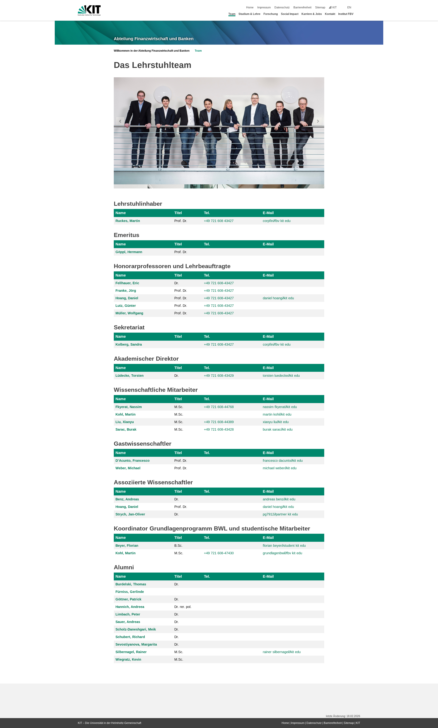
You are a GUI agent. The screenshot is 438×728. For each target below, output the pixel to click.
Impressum (264, 7)
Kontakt (330, 13)
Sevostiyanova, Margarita (136, 644)
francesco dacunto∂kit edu (283, 460)
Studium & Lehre (249, 13)
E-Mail (268, 213)
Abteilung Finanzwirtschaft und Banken (154, 38)
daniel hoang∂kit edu (278, 298)
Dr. (176, 283)
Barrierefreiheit (302, 7)
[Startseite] (359, 14)
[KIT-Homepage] (89, 10)
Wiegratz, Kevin (128, 659)
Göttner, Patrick (128, 599)
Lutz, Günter (125, 305)
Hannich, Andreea (129, 607)
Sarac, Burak (125, 429)
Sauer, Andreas (127, 622)
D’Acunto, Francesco (132, 460)
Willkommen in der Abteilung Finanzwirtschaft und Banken (152, 50)
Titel (178, 213)
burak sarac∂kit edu (278, 429)
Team (231, 13)
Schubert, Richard (130, 637)
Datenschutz (282, 7)
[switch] (359, 7)
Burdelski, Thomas (130, 584)
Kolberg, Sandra (128, 344)
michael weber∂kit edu (280, 468)
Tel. (207, 213)
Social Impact (289, 13)
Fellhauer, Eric (127, 283)
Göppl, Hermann (128, 252)
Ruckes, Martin (127, 221)
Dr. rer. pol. (182, 607)
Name (120, 213)
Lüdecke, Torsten (129, 375)
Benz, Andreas (127, 499)
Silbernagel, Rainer (131, 652)
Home (250, 7)
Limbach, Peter (127, 614)
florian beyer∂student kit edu (284, 545)
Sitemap (320, 7)
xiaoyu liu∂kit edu (276, 422)
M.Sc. (178, 407)
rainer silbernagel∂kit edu (282, 652)
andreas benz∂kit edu (279, 499)
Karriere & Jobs (311, 13)
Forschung (270, 13)
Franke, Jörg (125, 290)
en (349, 7)
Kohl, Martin (125, 414)
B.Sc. (178, 545)
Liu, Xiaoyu (124, 422)
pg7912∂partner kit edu (280, 514)
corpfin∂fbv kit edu (277, 221)
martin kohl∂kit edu (277, 414)
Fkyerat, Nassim (128, 407)
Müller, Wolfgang (129, 313)
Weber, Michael (127, 468)
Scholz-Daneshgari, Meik (135, 629)
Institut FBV (345, 13)
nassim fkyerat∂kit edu (280, 407)
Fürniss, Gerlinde (129, 592)
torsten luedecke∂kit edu (281, 375)
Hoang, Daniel (126, 298)
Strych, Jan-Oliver (130, 514)
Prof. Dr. (180, 221)
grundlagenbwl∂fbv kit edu (282, 553)
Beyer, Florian (126, 545)
